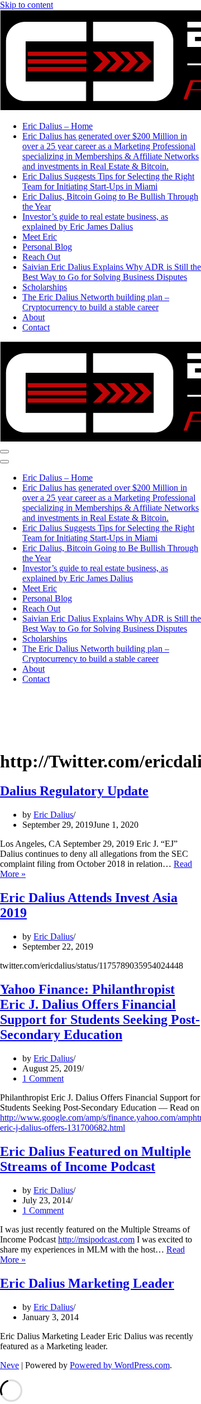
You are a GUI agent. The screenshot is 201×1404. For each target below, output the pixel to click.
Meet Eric (39, 236)
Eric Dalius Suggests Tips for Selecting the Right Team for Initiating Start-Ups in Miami (108, 181)
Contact (36, 327)
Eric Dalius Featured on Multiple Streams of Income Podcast (95, 1159)
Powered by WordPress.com (120, 1365)
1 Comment (43, 1078)
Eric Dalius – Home (57, 126)
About (33, 317)
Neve (9, 1365)
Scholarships (44, 287)
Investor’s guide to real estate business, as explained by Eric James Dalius (95, 221)
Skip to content (26, 5)
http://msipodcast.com (96, 1239)
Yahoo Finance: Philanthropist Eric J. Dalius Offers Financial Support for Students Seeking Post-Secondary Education (100, 1012)
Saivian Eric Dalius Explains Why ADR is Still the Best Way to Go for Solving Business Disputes (111, 272)
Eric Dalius (53, 814)
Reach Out (41, 257)
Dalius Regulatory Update (74, 791)
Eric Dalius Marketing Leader (87, 1283)
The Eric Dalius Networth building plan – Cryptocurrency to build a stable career (95, 302)
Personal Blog (47, 247)
